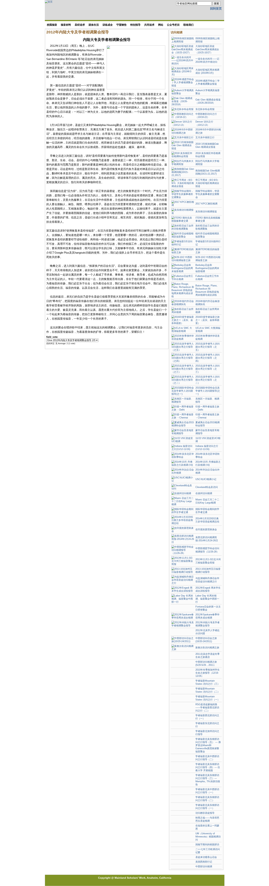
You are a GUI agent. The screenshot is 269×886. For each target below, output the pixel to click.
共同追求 (149, 24)
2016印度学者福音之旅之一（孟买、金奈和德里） (207, 320)
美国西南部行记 (203, 861)
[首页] (49, 1)
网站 (160, 24)
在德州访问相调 (203, 493)
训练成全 (107, 24)
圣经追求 (80, 24)
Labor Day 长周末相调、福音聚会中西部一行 (207, 598)
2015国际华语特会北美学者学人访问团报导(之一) (207, 390)
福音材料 (66, 24)
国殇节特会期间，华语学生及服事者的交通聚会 (207, 194)
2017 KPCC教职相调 (206, 203)
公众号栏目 (173, 24)
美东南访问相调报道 (206, 211)
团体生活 (94, 24)
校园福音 (52, 24)
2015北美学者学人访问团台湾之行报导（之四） (207, 357)
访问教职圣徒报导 (204, 813)
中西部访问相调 (203, 866)
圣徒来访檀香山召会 (206, 857)
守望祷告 (121, 24)
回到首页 (216, 8)
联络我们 (188, 24)
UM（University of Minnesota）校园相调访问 (208, 836)
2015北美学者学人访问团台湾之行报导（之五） (207, 346)
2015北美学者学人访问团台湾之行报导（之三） (207, 368)
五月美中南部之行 (204, 137)
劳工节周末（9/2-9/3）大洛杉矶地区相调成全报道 (207, 183)
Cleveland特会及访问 (206, 487)
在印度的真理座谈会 (206, 529)
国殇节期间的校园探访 (207, 844)
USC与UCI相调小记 (205, 479)
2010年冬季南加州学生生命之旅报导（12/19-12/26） (207, 672)
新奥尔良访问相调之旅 (207, 647)
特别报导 (135, 24)
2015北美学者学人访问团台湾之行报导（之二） (207, 379)
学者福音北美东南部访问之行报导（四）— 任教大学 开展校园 (207, 767)
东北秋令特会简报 (204, 109)
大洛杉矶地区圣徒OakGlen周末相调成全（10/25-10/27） (207, 49)
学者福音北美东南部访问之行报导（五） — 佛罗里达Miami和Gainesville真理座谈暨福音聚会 (208, 745)
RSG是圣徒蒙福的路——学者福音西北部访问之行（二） (207, 707)
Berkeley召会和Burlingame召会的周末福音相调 (207, 268)
